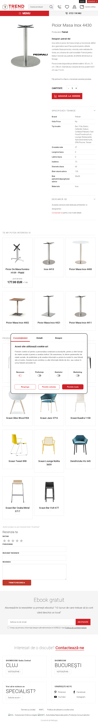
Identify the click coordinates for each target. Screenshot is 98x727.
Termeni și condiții (28, 710)
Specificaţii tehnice (64, 111)
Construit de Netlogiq (49, 720)
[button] (92, 1)
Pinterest (62, 692)
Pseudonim (8, 544)
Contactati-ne (57, 213)
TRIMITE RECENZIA (17, 583)
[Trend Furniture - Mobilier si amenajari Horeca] (13, 7)
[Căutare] (51, 7)
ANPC (41, 710)
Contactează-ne (69, 647)
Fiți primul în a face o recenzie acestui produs (71, 79)
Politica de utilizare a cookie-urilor (60, 710)
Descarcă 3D (59, 199)
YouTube (62, 697)
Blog (82, 1)
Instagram (81, 697)
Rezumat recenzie (11, 553)
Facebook (81, 692)
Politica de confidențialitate (76, 628)
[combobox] (41, 7)
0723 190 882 (75, 13)
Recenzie (7, 562)
